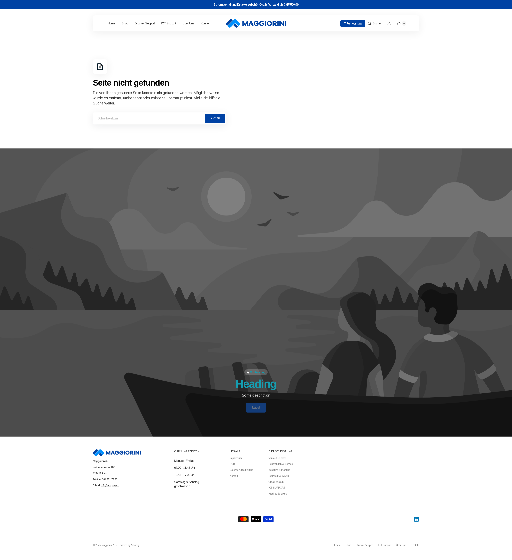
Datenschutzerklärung (241, 470)
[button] (374, 23)
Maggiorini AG (108, 545)
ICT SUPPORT (276, 487)
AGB (232, 464)
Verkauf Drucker (277, 458)
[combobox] (159, 118)
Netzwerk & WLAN (278, 476)
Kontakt (234, 476)
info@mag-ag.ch (110, 485)
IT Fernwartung (352, 23)
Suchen (215, 118)
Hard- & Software (277, 493)
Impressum (236, 458)
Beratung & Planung (279, 470)
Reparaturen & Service (280, 464)
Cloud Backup (276, 482)
